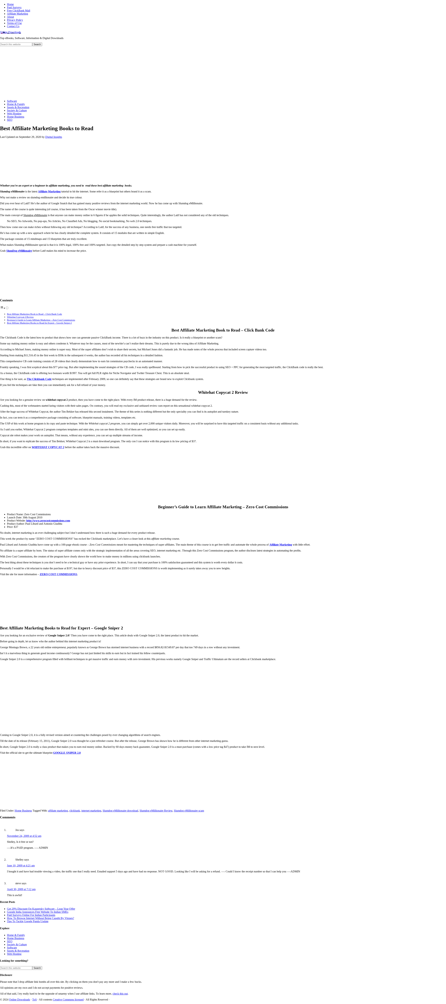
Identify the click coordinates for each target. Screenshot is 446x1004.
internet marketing (91, 810)
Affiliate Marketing (49, 191)
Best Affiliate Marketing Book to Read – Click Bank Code (34, 314)
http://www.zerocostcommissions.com (48, 520)
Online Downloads (10, 32)
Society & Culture (17, 944)
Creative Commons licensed (68, 999)
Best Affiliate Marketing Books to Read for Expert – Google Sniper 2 (39, 323)
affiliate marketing (58, 810)
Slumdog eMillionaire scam (189, 810)
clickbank (74, 810)
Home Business (23, 810)
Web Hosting (14, 953)
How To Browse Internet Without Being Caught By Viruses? (40, 918)
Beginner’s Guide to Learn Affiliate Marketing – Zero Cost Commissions (41, 320)
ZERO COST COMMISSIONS (58, 574)
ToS (34, 999)
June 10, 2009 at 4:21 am (21, 865)
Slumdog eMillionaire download (120, 810)
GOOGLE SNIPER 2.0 (67, 752)
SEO (9, 941)
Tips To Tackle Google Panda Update (27, 921)
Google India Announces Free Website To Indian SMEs (37, 911)
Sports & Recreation (18, 950)
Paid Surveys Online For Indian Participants (31, 915)
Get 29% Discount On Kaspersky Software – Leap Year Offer (41, 908)
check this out (120, 993)
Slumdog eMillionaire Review (156, 810)
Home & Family (16, 935)
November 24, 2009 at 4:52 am (24, 835)
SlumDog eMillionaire (19, 250)
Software (12, 947)
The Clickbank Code (39, 379)
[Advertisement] (223, 72)
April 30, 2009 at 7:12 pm (21, 889)
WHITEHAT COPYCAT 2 (48, 447)
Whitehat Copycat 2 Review (20, 317)
